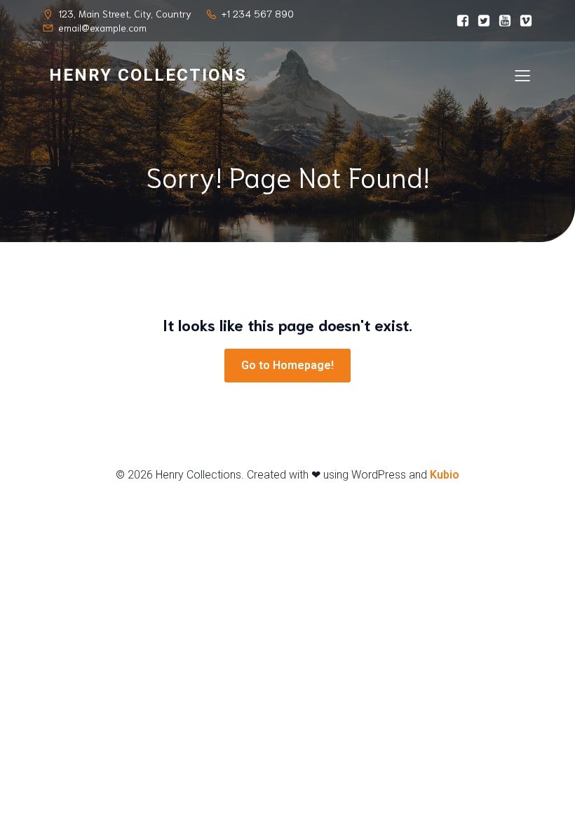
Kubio (444, 474)
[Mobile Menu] (522, 75)
